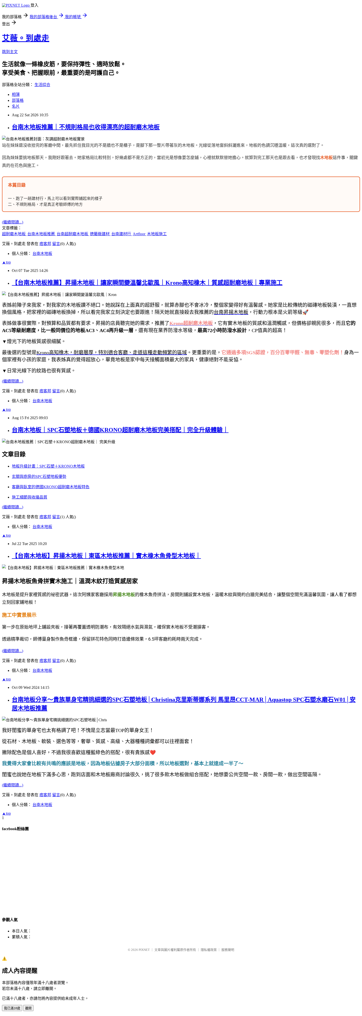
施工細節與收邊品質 (29, 497)
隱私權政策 (209, 950)
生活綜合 (42, 85)
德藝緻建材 (100, 234)
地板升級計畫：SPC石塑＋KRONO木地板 (48, 466)
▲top (6, 262)
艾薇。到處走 (25, 38)
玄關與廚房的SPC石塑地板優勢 (39, 476)
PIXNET (144, 950)
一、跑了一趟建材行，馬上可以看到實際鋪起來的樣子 (55, 198)
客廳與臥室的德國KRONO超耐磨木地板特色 (50, 487)
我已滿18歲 (12, 1008)
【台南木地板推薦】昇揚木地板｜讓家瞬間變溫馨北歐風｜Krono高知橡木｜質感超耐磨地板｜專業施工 (147, 283)
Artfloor (139, 234)
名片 (16, 106)
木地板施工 (157, 234)
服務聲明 (227, 950)
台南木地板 (42, 253)
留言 (56, 244)
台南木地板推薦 (41, 234)
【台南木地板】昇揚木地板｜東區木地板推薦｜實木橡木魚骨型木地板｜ (106, 556)
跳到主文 (10, 52)
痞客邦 (45, 244)
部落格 (18, 100)
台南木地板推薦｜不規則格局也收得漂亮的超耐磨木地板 (86, 127)
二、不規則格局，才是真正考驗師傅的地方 (45, 204)
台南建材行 (121, 234)
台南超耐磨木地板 (73, 234)
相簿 (16, 94)
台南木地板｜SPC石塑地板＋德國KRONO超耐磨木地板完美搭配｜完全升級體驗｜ (120, 430)
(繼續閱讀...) (12, 222)
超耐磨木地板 (14, 234)
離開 (28, 1008)
